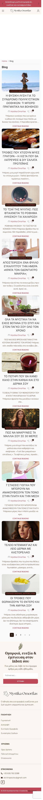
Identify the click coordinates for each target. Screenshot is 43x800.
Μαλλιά (8, 428)
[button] (2, 3)
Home (4, 61)
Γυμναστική (12, 480)
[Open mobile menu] (3, 10)
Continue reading (21, 126)
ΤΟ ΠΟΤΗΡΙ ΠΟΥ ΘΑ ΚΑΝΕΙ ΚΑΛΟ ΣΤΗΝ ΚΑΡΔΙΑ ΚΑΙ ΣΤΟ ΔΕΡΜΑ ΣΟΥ (20, 380)
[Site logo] (21, 10)
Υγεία (29, 91)
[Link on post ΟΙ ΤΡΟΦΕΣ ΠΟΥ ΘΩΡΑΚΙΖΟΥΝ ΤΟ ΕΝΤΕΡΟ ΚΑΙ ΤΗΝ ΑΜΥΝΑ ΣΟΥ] (20, 584)
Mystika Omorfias (18, 111)
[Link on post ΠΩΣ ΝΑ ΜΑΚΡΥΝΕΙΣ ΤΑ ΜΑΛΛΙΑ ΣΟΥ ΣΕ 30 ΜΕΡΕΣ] (20, 418)
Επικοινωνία (6, 758)
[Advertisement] (21, 36)
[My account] (38, 10)
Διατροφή (14, 205)
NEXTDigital (32, 791)
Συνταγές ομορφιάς (18, 91)
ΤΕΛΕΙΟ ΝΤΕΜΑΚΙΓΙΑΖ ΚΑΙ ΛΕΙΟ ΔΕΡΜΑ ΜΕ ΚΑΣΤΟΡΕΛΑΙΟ (20, 548)
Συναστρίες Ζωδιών (9, 733)
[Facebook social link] (3, 782)
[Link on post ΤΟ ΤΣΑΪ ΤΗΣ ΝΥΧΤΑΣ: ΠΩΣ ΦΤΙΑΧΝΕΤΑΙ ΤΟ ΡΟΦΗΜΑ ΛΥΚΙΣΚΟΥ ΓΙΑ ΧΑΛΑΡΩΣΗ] (20, 195)
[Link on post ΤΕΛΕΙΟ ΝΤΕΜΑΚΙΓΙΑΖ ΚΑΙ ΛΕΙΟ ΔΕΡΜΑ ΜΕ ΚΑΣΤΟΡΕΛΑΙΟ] (20, 531)
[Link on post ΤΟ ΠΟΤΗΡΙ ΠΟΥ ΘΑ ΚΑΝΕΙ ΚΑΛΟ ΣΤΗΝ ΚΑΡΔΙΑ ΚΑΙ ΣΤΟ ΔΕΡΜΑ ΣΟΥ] (20, 362)
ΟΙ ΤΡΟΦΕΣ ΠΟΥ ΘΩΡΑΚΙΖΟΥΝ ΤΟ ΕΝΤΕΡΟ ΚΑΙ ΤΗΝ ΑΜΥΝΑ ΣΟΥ (20, 602)
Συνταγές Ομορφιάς (9, 729)
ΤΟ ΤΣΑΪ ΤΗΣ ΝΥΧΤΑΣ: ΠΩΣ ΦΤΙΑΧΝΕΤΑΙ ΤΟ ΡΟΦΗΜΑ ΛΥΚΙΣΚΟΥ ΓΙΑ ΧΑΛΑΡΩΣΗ (20, 213)
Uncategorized (21, 148)
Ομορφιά (15, 428)
